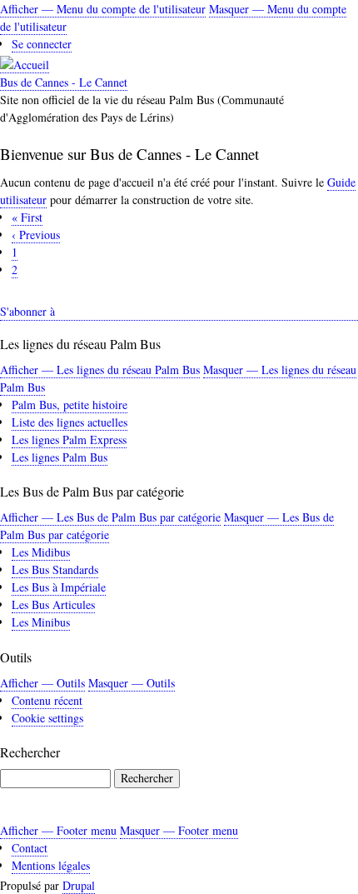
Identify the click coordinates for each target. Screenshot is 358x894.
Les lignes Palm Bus (59, 457)
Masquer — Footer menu (179, 830)
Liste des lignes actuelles (69, 422)
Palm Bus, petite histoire (69, 404)
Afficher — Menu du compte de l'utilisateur (103, 9)
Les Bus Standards (55, 569)
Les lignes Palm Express (69, 439)
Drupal (78, 885)
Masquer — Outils (131, 683)
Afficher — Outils (42, 683)
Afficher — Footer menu (58, 830)
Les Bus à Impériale (59, 587)
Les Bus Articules (53, 604)
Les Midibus (41, 552)
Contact (29, 848)
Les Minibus (41, 622)
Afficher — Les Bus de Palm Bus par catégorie (110, 517)
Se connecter (42, 44)
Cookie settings (47, 718)
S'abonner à (27, 311)
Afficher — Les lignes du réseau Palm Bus (100, 369)
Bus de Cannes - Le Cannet (63, 82)
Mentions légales (51, 865)
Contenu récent (47, 700)
